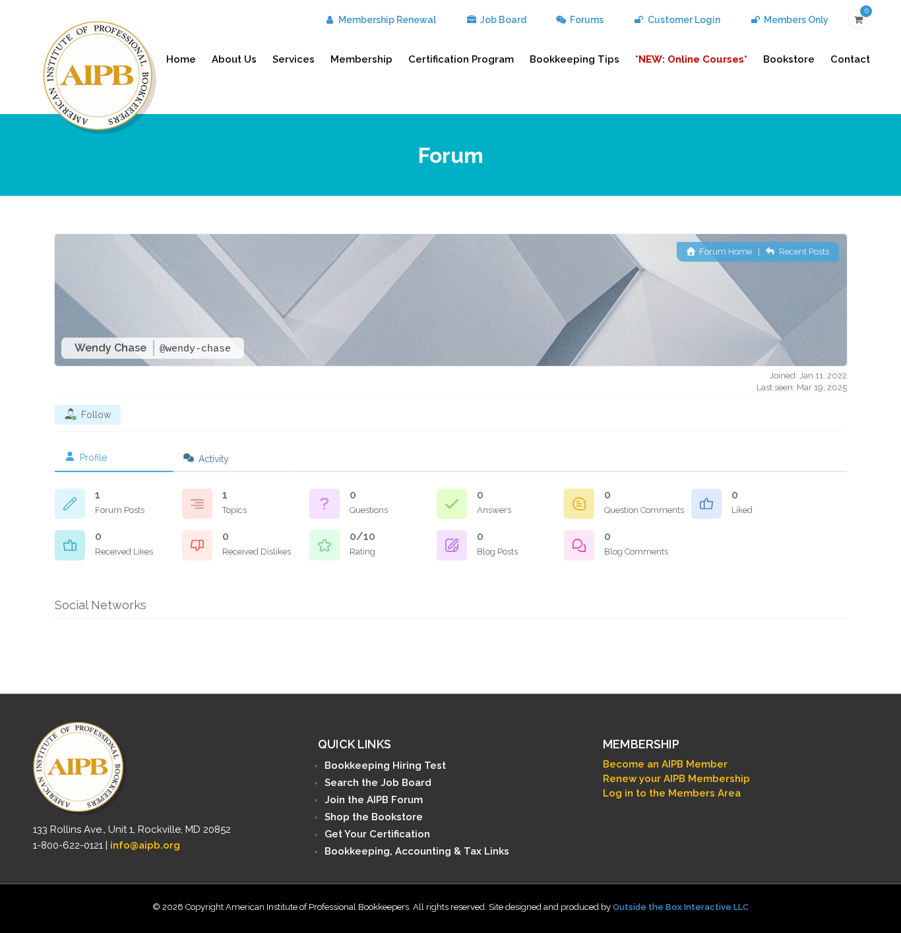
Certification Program (461, 59)
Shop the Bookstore (374, 817)
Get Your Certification (377, 834)
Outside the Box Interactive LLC (681, 907)
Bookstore (789, 59)
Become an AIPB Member (665, 764)
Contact (850, 59)
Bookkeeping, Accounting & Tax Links (417, 851)
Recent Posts (802, 251)
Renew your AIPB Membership (676, 779)
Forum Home (724, 251)
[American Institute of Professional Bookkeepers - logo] (99, 76)
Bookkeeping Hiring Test (385, 765)
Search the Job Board (378, 783)
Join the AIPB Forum (374, 800)
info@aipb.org (145, 845)
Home (181, 59)
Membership (361, 59)
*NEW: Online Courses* (691, 59)
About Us (234, 59)
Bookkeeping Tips (574, 59)
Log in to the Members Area (672, 793)
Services (293, 59)
